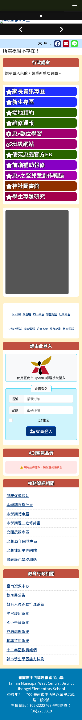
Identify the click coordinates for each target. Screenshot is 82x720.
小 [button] (51, 43)
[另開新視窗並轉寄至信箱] (66, 43)
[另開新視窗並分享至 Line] (74, 43)
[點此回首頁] (41, 22)
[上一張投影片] (20, 29)
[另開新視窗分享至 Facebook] (57, 43)
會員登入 (44, 431)
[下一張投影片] (61, 29)
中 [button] (46, 43)
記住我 (44, 420)
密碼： (17, 410)
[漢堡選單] (75, 5)
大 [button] (40, 42)
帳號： (17, 398)
